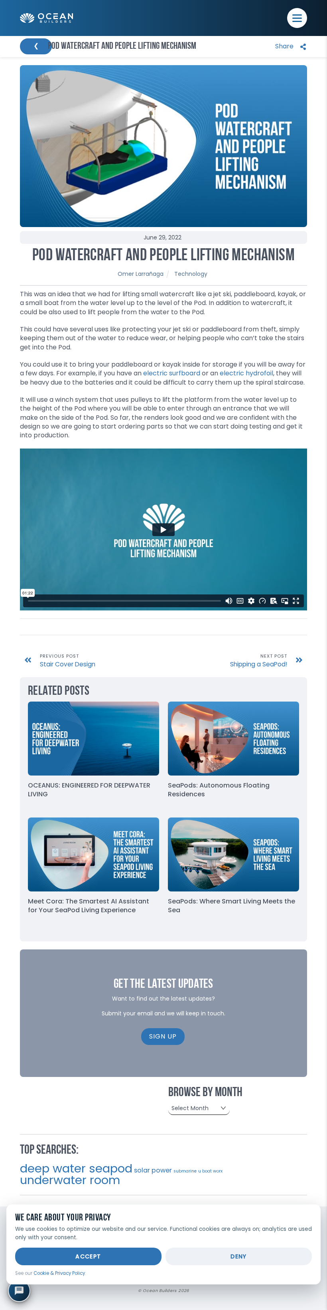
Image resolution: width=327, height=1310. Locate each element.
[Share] (288, 46)
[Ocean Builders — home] (46, 18)
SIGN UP (163, 1036)
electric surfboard (171, 373)
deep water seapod (76, 1168)
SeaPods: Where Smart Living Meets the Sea (231, 906)
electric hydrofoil (246, 373)
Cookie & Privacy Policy (59, 1273)
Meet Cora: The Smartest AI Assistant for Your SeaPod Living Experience (88, 906)
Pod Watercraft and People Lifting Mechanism (163, 256)
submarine (185, 1171)
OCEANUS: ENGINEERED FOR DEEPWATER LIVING (89, 790)
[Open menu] (297, 18)
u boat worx (210, 1171)
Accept (88, 1256)
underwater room (70, 1180)
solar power (153, 1170)
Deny (238, 1256)
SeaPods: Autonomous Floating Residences (219, 790)
